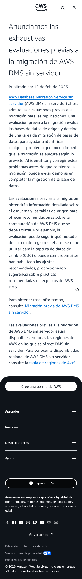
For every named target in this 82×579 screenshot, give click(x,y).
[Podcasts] (49, 523)
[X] (7, 523)
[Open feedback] (77, 289)
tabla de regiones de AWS (52, 362)
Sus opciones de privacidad (23, 553)
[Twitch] (35, 523)
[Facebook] (14, 523)
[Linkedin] (21, 523)
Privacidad (12, 546)
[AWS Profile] (74, 8)
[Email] (56, 523)
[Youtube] (42, 523)
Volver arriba (38, 534)
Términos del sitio (36, 546)
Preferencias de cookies (21, 559)
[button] (41, 386)
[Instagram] (28, 523)
